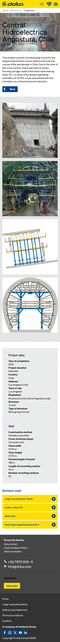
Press (5, 598)
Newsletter (10, 578)
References (16, 10)
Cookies (6, 621)
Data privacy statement (14, 610)
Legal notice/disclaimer (15, 604)
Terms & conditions (12, 615)
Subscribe (12, 585)
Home (5, 10)
